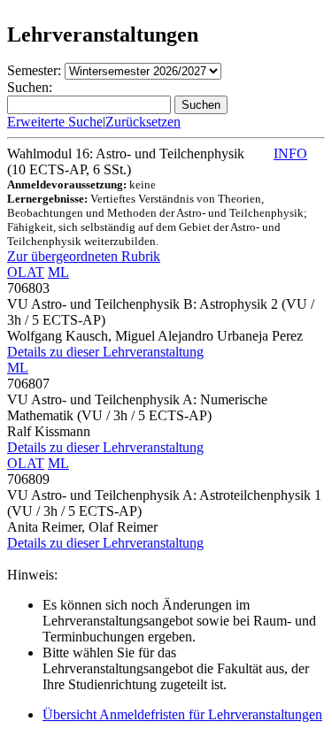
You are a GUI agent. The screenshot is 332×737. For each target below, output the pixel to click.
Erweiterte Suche (55, 121)
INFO (290, 153)
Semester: (34, 70)
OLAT (25, 272)
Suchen (200, 104)
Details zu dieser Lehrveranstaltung (105, 351)
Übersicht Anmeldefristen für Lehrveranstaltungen (182, 714)
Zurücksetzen (143, 121)
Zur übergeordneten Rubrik (83, 256)
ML (58, 272)
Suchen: (29, 87)
